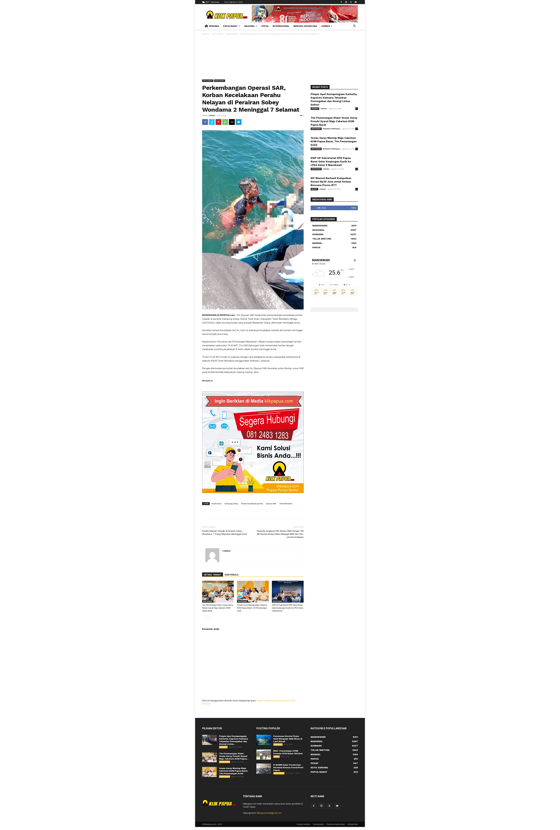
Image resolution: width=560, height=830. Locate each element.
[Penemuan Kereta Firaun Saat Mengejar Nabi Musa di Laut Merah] (263, 740)
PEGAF (276, 757)
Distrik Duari (217, 503)
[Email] (232, 122)
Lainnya (325, 26)
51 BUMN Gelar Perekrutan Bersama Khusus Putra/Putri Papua (288, 767)
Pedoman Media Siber (336, 824)
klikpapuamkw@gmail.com (269, 812)
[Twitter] (351, 2)
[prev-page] (204, 616)
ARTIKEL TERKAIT (212, 575)
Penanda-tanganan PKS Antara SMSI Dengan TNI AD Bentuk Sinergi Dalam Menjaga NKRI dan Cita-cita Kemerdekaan (280, 534)
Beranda (214, 26)
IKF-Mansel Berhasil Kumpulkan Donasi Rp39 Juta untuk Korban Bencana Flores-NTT (331, 182)
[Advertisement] (280, 57)
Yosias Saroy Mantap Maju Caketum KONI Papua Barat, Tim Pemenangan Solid (252, 608)
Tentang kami (318, 824)
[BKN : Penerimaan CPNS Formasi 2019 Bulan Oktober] (263, 755)
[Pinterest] (218, 122)
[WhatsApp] (225, 122)
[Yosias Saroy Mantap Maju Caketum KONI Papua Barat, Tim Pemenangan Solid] (253, 592)
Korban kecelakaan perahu (252, 503)
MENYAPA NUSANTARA (305, 26)
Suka (353, 208)
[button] (354, 26)
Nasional (249, 26)
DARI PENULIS (231, 575)
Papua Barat (230, 26)
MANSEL (314, 189)
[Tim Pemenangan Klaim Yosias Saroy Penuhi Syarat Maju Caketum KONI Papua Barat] (218, 592)
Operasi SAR (271, 503)
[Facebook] (341, 2)
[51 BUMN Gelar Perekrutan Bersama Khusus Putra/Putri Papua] (263, 769)
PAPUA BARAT (218, 34)
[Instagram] (346, 2)
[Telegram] (239, 122)
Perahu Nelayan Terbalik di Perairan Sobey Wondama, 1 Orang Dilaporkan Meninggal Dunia (224, 532)
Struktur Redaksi (303, 824)
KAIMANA (315, 109)
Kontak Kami (353, 824)
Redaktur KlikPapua (331, 129)
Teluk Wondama (285, 503)
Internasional (281, 26)
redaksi (212, 115)
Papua (264, 26)
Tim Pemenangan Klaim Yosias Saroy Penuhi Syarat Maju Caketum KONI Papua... (233, 756)
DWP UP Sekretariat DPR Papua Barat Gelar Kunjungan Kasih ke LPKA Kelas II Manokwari (287, 608)
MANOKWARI (231, 34)
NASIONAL (278, 744)
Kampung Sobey (231, 503)
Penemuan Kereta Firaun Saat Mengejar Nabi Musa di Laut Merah (287, 739)
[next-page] (208, 616)
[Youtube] (356, 2)
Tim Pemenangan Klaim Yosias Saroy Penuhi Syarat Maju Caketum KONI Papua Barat (217, 608)
